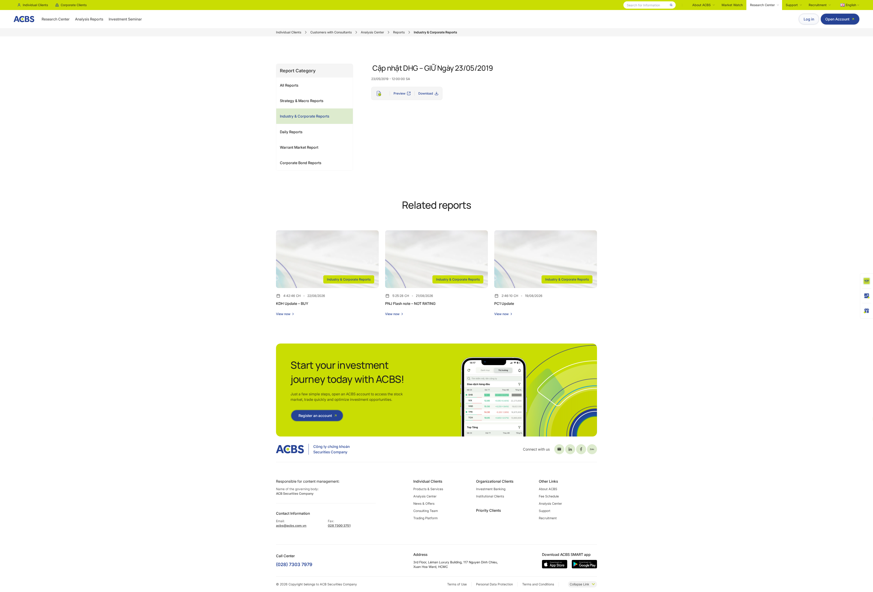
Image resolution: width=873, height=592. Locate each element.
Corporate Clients (74, 5)
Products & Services (428, 489)
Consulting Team (425, 511)
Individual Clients (35, 5)
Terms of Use (457, 584)
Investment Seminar (125, 19)
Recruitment (818, 5)
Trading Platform (425, 518)
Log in (809, 19)
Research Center (762, 5)
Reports (399, 32)
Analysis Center (372, 32)
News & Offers (423, 503)
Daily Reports (291, 132)
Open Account (837, 19)
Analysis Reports (89, 19)
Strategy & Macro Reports (301, 100)
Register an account (315, 415)
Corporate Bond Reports (300, 163)
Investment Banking (490, 489)
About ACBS (701, 5)
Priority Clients (488, 510)
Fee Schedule (549, 496)
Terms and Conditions (538, 584)
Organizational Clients (494, 481)
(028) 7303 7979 (294, 564)
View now (283, 314)
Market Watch (732, 5)
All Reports (289, 85)
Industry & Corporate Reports (304, 116)
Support (792, 5)
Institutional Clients (490, 496)
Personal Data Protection (494, 584)
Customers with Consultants (331, 32)
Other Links (548, 481)
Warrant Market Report (299, 147)
